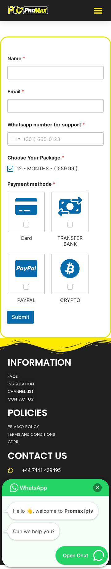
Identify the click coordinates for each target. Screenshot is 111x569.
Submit (20, 317)
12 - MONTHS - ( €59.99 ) (47, 168)
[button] (98, 10)
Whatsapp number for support (46, 125)
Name (16, 59)
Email (15, 92)
